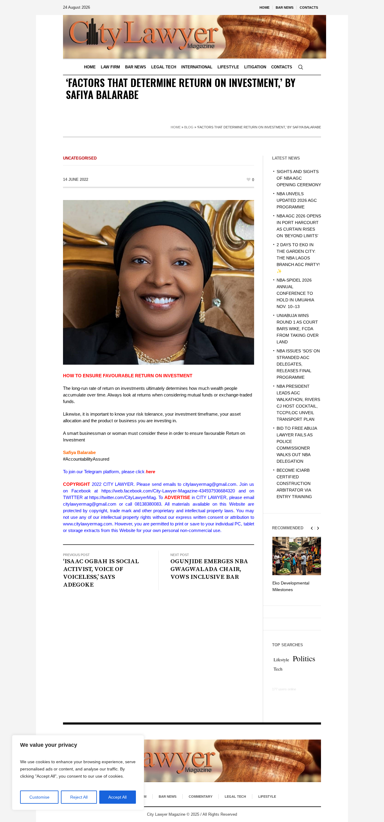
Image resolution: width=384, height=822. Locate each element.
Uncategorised (80, 158)
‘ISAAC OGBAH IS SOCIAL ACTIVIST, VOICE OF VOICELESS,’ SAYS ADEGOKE (101, 573)
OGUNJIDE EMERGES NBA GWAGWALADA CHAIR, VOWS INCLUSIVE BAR (209, 569)
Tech (278, 669)
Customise (39, 797)
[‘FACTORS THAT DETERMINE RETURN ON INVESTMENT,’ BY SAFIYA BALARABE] (158, 281)
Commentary (200, 796)
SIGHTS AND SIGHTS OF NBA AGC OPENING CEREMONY (299, 178)
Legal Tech (235, 796)
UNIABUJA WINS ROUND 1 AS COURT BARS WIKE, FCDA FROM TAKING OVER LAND (298, 328)
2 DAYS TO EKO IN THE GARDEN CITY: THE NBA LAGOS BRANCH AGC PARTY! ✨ (298, 258)
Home (176, 127)
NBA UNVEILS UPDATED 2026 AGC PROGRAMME (297, 200)
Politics (304, 658)
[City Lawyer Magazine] (192, 761)
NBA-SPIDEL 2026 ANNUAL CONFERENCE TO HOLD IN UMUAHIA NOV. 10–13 (295, 293)
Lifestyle (281, 659)
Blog (189, 127)
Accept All (117, 797)
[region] (78, 772)
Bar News (167, 796)
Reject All (79, 797)
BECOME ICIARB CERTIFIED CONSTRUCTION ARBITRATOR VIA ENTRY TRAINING (294, 483)
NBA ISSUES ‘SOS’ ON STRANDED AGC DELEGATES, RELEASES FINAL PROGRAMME (298, 364)
